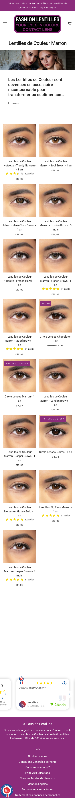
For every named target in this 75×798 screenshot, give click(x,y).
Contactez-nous (37, 756)
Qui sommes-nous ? (37, 767)
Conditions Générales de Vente (37, 761)
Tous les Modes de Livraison (37, 778)
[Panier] (70, 23)
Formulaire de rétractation (37, 789)
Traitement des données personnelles (37, 795)
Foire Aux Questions (37, 773)
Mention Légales (37, 784)
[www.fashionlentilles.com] (37, 23)
